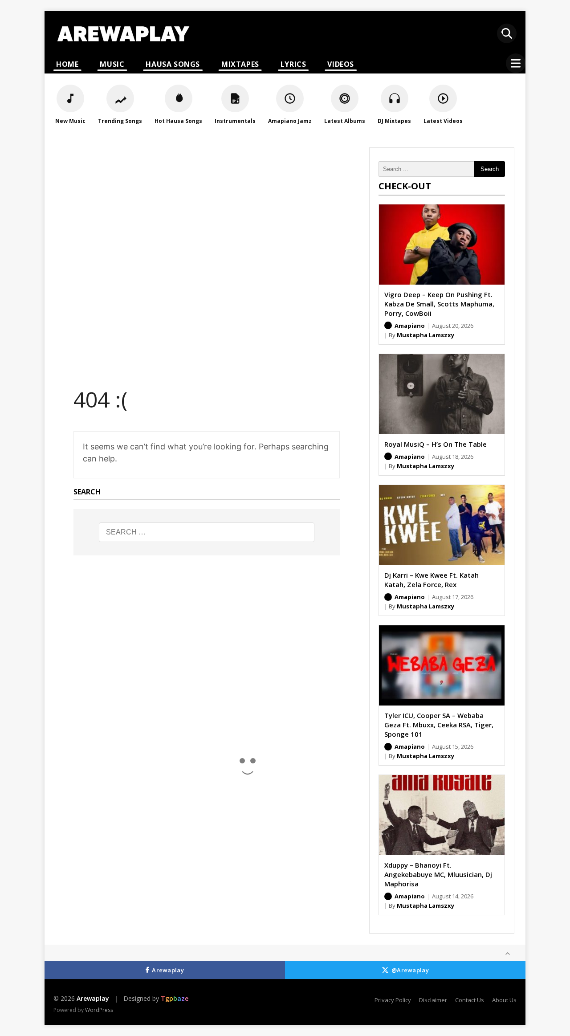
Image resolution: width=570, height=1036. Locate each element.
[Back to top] (508, 954)
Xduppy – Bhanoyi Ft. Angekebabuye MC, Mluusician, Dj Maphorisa (438, 874)
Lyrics (293, 64)
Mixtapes (240, 64)
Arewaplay (168, 970)
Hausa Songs (173, 64)
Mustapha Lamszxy (425, 335)
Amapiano (410, 326)
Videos (340, 64)
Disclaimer (433, 1000)
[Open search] (507, 33)
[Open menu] (515, 63)
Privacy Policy (393, 1000)
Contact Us (469, 1000)
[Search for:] (206, 532)
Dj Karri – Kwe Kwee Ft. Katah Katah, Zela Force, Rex (431, 580)
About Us (504, 1000)
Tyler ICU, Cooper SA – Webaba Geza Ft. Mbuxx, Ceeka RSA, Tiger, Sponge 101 (438, 724)
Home (67, 64)
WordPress (99, 1010)
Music (112, 64)
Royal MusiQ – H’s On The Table (435, 444)
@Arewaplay (410, 970)
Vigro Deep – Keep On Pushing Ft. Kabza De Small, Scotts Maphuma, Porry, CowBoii (439, 304)
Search (489, 169)
